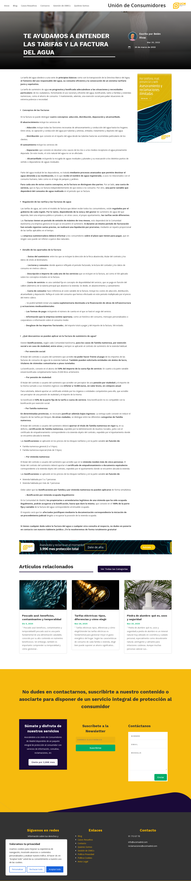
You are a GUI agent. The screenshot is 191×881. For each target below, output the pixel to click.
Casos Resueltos (29, 6)
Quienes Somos (85, 847)
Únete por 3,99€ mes (43, 762)
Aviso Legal (83, 861)
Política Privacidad (86, 854)
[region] (36, 857)
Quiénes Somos (81, 6)
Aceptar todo (55, 869)
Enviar (160, 777)
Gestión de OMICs (61, 6)
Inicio (6, 6)
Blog (15, 6)
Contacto (45, 6)
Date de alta (95, 547)
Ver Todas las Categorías (114, 569)
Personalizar (17, 869)
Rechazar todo (36, 869)
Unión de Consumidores (137, 7)
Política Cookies (85, 858)
